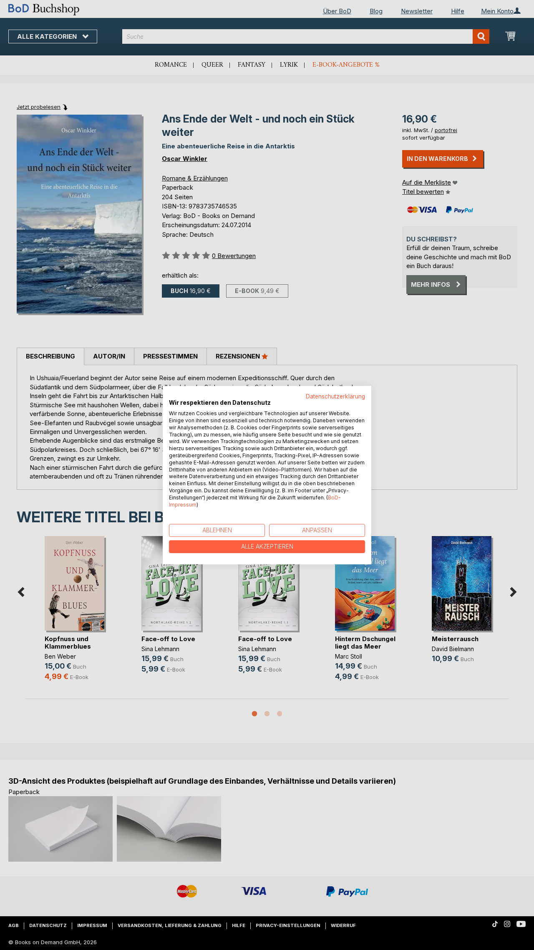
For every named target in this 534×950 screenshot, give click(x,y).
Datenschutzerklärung (335, 396)
